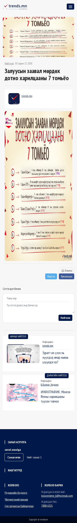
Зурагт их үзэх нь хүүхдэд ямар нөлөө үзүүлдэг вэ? (55, 357)
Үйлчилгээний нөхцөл (16, 499)
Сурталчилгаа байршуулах (19, 506)
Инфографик (47, 342)
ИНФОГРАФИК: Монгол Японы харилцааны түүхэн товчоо (55, 396)
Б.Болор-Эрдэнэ (49, 384)
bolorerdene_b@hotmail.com (57, 496)
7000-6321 (47, 505)
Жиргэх (51, 276)
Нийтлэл (9, 63)
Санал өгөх (13, 457)
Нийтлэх (65, 318)
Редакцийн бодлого (16, 493)
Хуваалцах (66, 276)
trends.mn (26, 96)
